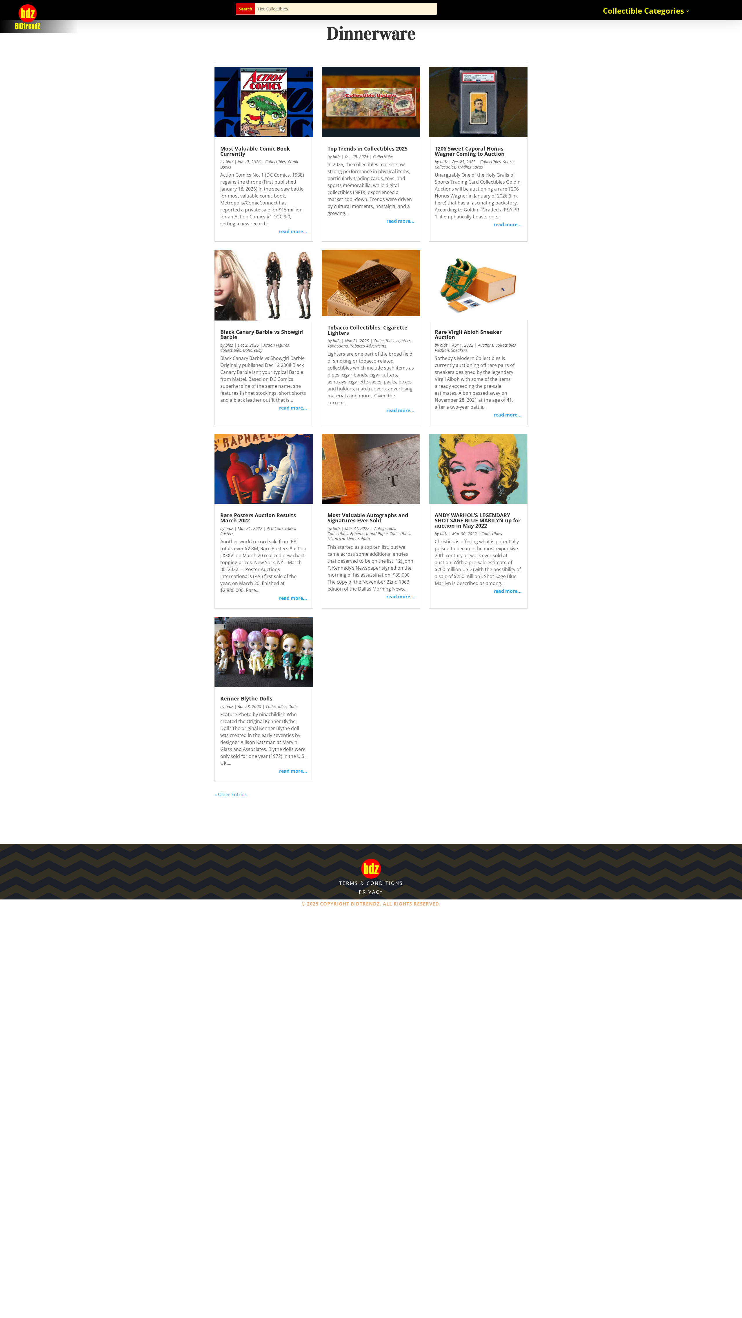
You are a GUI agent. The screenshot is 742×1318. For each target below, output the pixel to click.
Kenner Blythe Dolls (246, 698)
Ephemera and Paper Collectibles (380, 533)
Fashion (442, 350)
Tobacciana (338, 346)
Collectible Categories (643, 12)
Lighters (403, 340)
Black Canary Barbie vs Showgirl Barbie (262, 334)
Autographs (384, 528)
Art (269, 528)
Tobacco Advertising (368, 346)
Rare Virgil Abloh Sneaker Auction (468, 334)
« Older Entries (230, 794)
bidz (229, 161)
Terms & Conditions (371, 883)
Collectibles (275, 161)
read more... (293, 231)
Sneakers (459, 350)
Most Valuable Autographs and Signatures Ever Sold (368, 518)
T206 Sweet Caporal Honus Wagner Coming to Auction (470, 151)
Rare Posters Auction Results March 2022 (258, 518)
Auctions (485, 345)
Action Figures (276, 345)
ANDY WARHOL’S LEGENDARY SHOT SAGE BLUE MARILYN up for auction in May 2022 (478, 520)
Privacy (371, 892)
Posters (227, 533)
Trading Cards (470, 167)
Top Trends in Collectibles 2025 (368, 148)
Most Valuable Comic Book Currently (255, 151)
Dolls (247, 350)
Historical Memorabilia (349, 539)
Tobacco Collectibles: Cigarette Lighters (368, 330)
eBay (258, 350)
